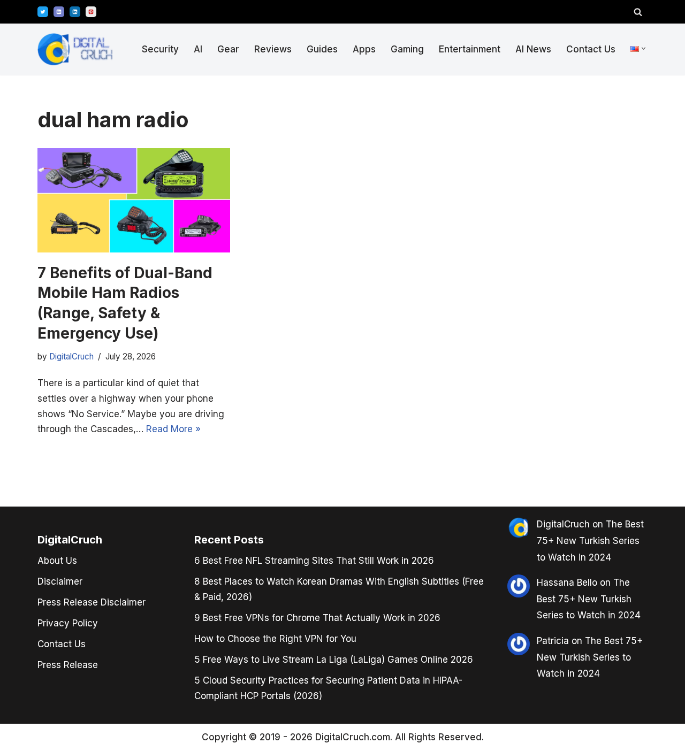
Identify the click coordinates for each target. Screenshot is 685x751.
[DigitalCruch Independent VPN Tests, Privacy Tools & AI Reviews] (74, 49)
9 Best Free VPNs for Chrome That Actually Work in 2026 (317, 617)
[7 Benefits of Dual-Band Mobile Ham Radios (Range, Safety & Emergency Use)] (133, 200)
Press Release (67, 665)
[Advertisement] (48, 373)
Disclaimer (59, 581)
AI (198, 49)
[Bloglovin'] (59, 11)
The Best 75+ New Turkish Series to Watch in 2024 (590, 540)
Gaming (407, 49)
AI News (533, 49)
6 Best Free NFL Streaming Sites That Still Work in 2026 (314, 560)
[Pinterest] (91, 11)
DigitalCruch (563, 524)
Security (160, 49)
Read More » (173, 429)
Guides (322, 49)
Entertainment (469, 49)
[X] (42, 11)
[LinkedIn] (75, 11)
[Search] (638, 11)
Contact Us (590, 49)
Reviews (273, 49)
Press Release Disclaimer (91, 602)
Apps (364, 49)
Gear (228, 49)
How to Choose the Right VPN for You (275, 638)
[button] (643, 48)
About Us (57, 560)
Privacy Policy (67, 623)
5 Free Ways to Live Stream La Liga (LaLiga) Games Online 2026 (333, 659)
